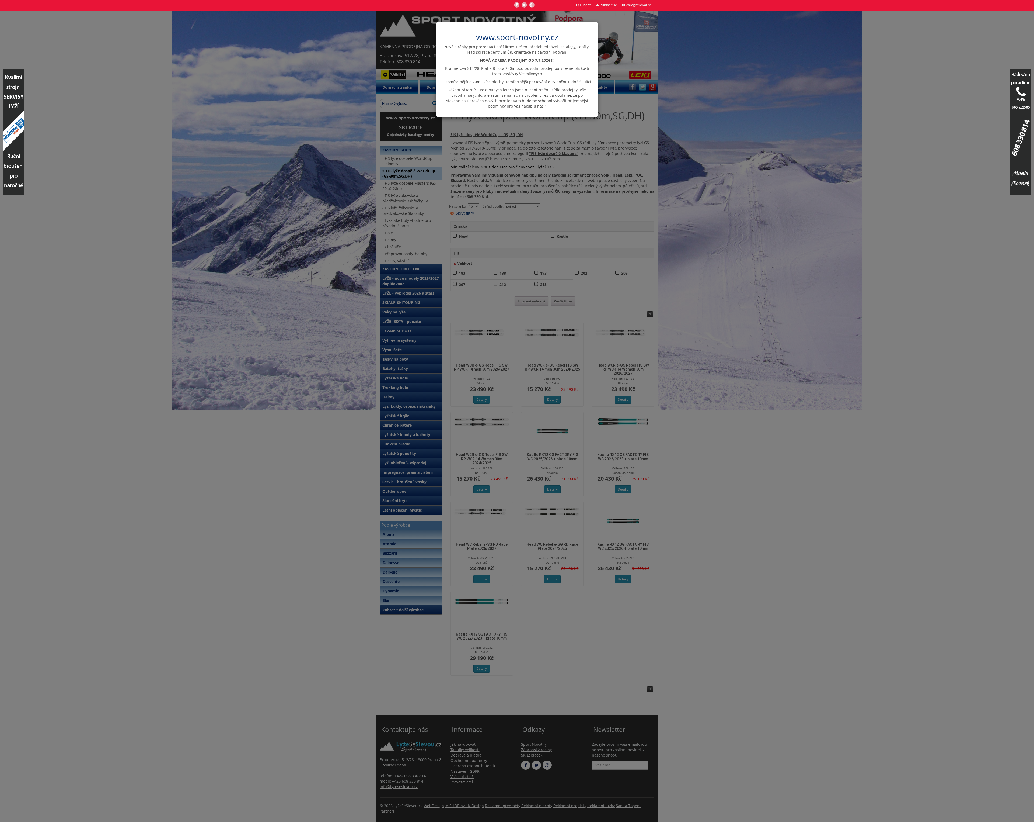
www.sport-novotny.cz (517, 37)
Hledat (585, 5)
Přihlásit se (608, 5)
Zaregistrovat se (638, 5)
